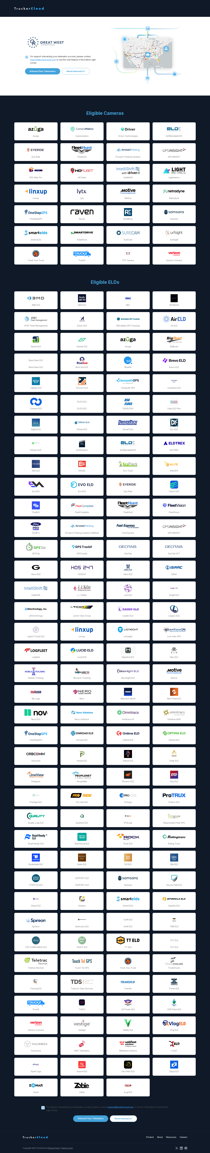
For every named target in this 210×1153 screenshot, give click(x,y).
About (160, 1137)
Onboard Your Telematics (43, 71)
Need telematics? (76, 71)
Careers (183, 1137)
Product (150, 1137)
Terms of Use (67, 1148)
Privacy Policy (54, 1148)
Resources (171, 1137)
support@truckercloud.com (43, 59)
